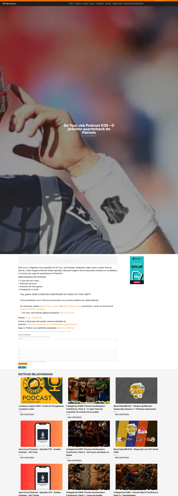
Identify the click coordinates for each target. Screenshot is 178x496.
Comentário (20, 338)
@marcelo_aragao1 (50, 306)
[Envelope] (164, 0)
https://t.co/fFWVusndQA (33, 309)
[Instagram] (159, 0)
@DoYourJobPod (66, 328)
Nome (19, 350)
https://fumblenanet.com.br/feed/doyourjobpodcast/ (52, 324)
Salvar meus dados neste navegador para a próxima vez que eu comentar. (32, 361)
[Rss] (161, 0)
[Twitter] (158, 0)
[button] (19, 367)
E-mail (19, 354)
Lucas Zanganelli (34, 317)
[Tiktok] (162, 0)
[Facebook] (156, 0)
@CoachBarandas (72, 306)
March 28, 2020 (66, 313)
